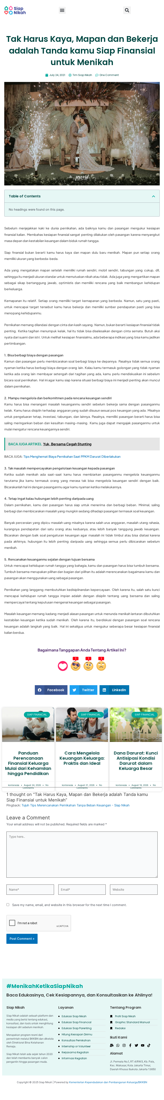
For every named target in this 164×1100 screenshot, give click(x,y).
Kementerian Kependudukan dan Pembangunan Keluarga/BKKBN (108, 1082)
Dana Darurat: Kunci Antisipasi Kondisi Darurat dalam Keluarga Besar (136, 760)
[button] (127, 10)
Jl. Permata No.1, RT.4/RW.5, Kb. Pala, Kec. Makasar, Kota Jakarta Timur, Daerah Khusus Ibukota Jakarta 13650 (133, 1065)
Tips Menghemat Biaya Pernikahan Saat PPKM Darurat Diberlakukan (71, 456)
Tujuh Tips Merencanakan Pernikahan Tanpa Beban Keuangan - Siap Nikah (76, 805)
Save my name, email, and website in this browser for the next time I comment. (69, 905)
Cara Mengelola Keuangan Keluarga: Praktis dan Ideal (82, 758)
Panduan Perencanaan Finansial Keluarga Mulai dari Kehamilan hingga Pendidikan (28, 763)
